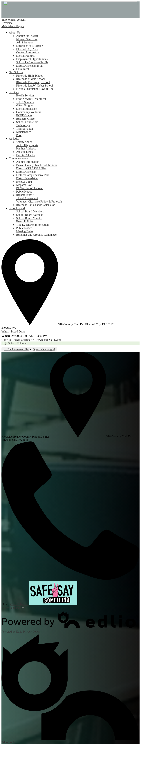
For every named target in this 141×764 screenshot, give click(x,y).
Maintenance (23, 131)
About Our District (27, 35)
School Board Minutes (29, 218)
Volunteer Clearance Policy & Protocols (39, 201)
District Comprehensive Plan (32, 175)
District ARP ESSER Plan (31, 168)
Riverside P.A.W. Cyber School (34, 85)
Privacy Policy (31, 631)
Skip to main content (13, 19)
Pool (18, 135)
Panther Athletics (26, 148)
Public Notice (24, 191)
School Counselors (27, 122)
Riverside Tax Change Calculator (35, 204)
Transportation (24, 128)
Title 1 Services (25, 102)
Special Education (26, 108)
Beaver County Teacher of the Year (36, 165)
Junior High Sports (27, 145)
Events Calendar (25, 155)
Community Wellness (28, 112)
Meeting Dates (24, 231)
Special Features (25, 55)
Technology (23, 125)
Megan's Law (24, 184)
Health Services (25, 95)
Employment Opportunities (32, 59)
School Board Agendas (29, 214)
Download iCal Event (48, 339)
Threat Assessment (27, 198)
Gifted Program (25, 105)
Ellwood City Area (27, 49)
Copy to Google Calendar (16, 339)
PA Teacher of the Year (29, 188)
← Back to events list (16, 349)
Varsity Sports (24, 141)
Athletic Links (24, 151)
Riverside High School (29, 75)
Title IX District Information (32, 224)
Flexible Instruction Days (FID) (34, 88)
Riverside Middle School (30, 78)
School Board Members (30, 211)
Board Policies (24, 221)
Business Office (25, 118)
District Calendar (26, 171)
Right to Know (25, 194)
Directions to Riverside (29, 45)
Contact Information (27, 52)
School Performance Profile (32, 62)
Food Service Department (31, 98)
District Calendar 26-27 (29, 65)
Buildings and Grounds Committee (36, 234)
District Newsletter (27, 178)
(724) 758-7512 (19, 604)
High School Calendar (14, 343)
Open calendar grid (44, 349)
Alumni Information (27, 161)
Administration (24, 42)
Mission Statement (26, 39)
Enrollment (22, 69)
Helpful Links (24, 181)
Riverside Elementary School (33, 82)
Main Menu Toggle (12, 26)
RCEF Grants (24, 115)
